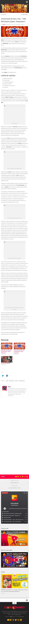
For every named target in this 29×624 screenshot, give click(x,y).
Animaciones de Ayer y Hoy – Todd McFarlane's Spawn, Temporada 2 (19, 351)
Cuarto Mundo (14, 611)
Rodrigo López (18, 614)
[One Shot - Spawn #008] (6, 359)
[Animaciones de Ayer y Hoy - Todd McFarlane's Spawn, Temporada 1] (6, 346)
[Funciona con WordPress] (11, 616)
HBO (7, 380)
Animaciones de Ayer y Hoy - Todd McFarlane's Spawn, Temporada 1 (6, 351)
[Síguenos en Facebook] (20, 476)
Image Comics (11, 380)
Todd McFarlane (21, 380)
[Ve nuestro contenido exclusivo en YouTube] (16, 476)
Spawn (16, 380)
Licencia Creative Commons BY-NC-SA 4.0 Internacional (14, 613)
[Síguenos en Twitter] (22, 476)
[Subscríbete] (27, 476)
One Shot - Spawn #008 (5, 363)
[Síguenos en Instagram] (25, 476)
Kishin (4, 24)
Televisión (3, 14)
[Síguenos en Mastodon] (18, 476)
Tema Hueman (21, 616)
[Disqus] (14, 418)
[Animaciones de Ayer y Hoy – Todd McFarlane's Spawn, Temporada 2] (19, 346)
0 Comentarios (24, 14)
